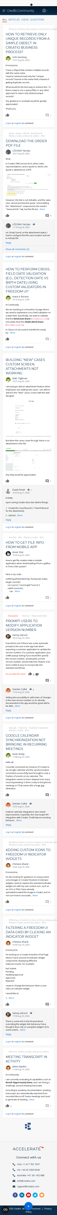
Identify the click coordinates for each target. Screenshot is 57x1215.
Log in (8, 123)
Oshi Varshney (19, 57)
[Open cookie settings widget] (5, 1209)
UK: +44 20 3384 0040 (28, 1169)
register (18, 123)
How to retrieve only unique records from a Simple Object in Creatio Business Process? (28, 43)
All (4, 19)
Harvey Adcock (20, 634)
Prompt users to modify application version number (24, 625)
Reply (8, 242)
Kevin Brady (18, 753)
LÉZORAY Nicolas (21, 150)
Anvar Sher (17, 552)
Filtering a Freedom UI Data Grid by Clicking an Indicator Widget (28, 932)
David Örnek (18, 489)
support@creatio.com (28, 1186)
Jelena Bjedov (19, 1066)
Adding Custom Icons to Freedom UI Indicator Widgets (28, 854)
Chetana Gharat (20, 863)
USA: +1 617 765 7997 (28, 1164)
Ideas (25, 19)
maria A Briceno (20, 296)
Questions (37, 19)
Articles (14, 19)
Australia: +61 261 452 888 (30, 1175)
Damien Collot (19, 689)
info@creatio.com (26, 1180)
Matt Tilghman (19, 378)
